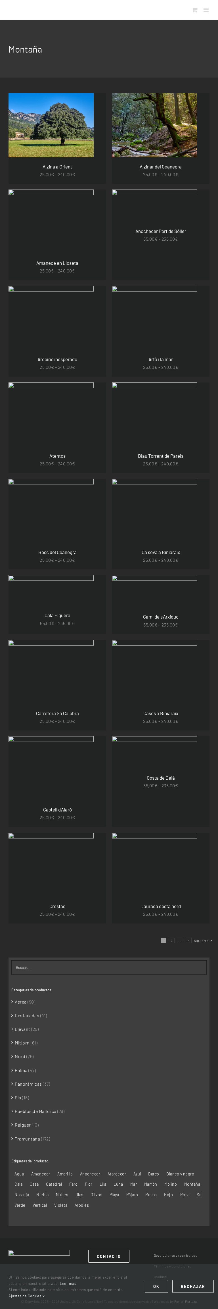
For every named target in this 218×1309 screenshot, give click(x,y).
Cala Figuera (57, 615)
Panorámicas (28, 1084)
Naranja (21, 1194)
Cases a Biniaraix (160, 713)
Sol (200, 1194)
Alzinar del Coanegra (161, 166)
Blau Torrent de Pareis (160, 456)
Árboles (82, 1205)
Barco (153, 1173)
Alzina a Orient (57, 166)
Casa (34, 1184)
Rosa (185, 1194)
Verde (20, 1205)
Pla (18, 1097)
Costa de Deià (161, 778)
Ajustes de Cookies (25, 1296)
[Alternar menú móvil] (207, 10)
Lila (103, 1184)
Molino (170, 1184)
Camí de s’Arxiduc (161, 616)
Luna (118, 1184)
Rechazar (193, 1286)
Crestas (57, 906)
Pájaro (132, 1194)
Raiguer (23, 1124)
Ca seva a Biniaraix (161, 552)
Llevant (22, 1029)
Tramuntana (27, 1138)
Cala (18, 1184)
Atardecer (117, 1173)
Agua (19, 1173)
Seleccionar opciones (38, 126)
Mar (133, 1184)
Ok (156, 1286)
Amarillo (65, 1173)
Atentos (57, 456)
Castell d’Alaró (57, 809)
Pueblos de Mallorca (35, 1111)
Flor (88, 1184)
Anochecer (90, 1173)
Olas (79, 1194)
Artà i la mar (160, 359)
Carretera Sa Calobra (57, 713)
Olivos (96, 1194)
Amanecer (40, 1173)
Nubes (62, 1194)
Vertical (40, 1205)
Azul (137, 1173)
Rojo (168, 1194)
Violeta (61, 1205)
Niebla (42, 1194)
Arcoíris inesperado (57, 359)
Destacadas (27, 1015)
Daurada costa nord (161, 906)
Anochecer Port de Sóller (160, 231)
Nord (20, 1056)
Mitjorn (22, 1042)
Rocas (151, 1194)
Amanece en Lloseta (57, 263)
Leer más (68, 1283)
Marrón (150, 1184)
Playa (114, 1194)
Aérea (21, 1001)
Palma (21, 1070)
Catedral (54, 1184)
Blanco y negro (180, 1173)
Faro (73, 1184)
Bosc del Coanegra (57, 552)
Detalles (76, 126)
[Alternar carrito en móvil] (195, 10)
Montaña (192, 1184)
